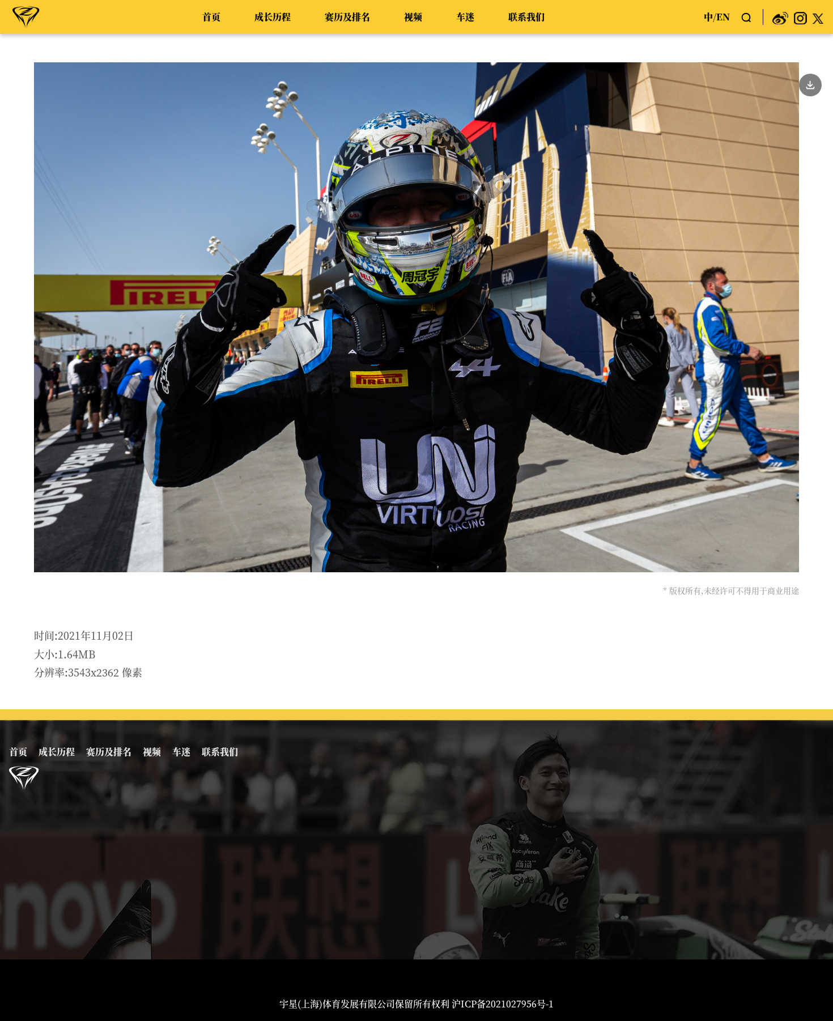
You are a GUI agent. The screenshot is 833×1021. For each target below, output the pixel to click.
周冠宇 (26, 16)
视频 (413, 16)
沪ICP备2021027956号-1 (503, 1003)
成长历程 (272, 16)
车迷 (465, 16)
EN (723, 16)
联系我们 (526, 16)
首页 (211, 16)
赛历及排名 (347, 16)
